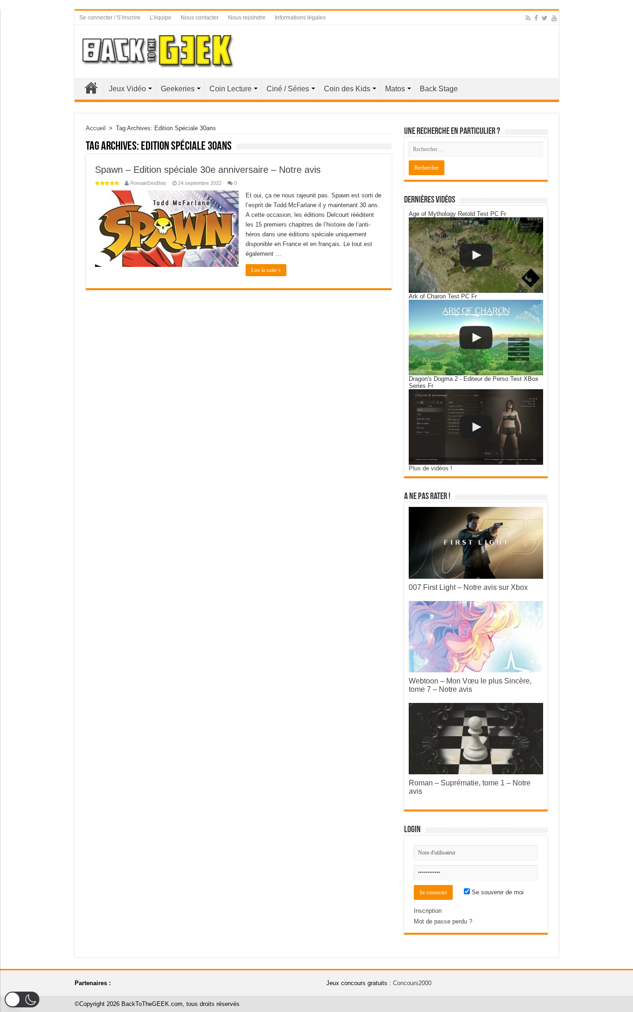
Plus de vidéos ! (430, 468)
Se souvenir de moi (497, 892)
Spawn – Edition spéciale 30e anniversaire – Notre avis (208, 169)
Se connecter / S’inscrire (109, 17)
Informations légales (300, 17)
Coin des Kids (347, 89)
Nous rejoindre (247, 17)
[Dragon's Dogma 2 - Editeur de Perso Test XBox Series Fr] (476, 427)
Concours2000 (412, 983)
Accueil (91, 87)
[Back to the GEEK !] (158, 49)
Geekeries (178, 89)
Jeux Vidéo (127, 89)
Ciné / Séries (287, 89)
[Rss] (528, 18)
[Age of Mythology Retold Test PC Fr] (476, 255)
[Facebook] (536, 18)
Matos (395, 89)
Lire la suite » (266, 270)
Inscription (428, 910)
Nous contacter (200, 17)
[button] (22, 999)
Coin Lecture (230, 89)
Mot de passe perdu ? (443, 921)
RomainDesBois (148, 183)
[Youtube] (554, 18)
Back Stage (439, 89)
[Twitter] (545, 18)
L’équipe (160, 17)
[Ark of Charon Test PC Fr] (476, 337)
